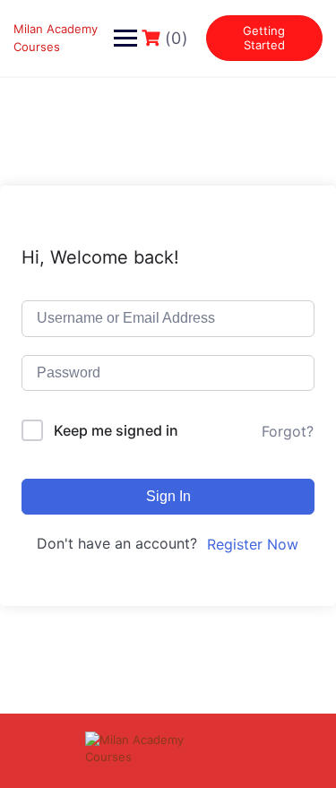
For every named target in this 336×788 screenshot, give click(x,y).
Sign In (168, 496)
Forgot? (288, 431)
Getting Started (264, 37)
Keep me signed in (116, 430)
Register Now (252, 544)
